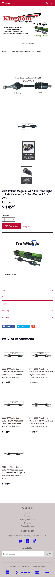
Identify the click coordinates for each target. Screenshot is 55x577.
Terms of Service (27, 526)
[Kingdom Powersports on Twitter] (21, 542)
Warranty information (27, 519)
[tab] (27, 290)
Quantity (5, 215)
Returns (27, 523)
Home (4, 52)
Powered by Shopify (38, 566)
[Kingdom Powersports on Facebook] (27, 542)
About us (27, 516)
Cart (51, 3)
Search (27, 513)
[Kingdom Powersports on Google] (34, 542)
